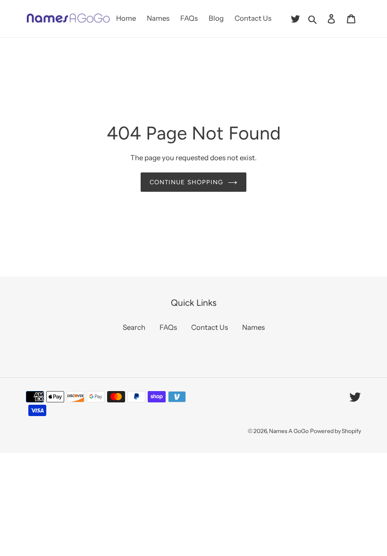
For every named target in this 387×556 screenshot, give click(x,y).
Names (253, 327)
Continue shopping (186, 182)
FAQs (168, 327)
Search (134, 327)
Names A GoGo (289, 430)
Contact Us (209, 327)
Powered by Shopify (335, 430)
